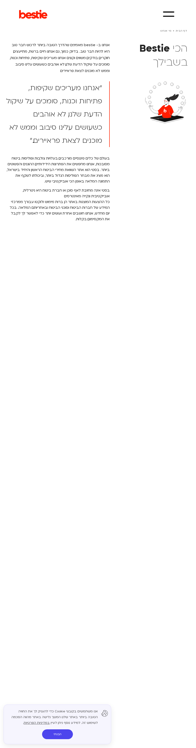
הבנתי (57, 734)
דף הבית (181, 31)
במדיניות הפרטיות (37, 723)
